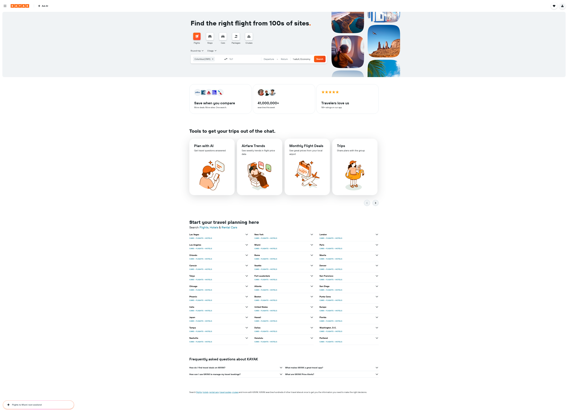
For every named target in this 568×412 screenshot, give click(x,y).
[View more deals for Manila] (377, 255)
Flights (204, 227)
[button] (5, 6)
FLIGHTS (199, 238)
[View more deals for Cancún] (246, 265)
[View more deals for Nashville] (246, 338)
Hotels (214, 227)
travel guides (225, 392)
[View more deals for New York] (312, 234)
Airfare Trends (253, 145)
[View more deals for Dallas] (312, 327)
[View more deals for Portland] (377, 338)
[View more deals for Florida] (377, 317)
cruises (235, 392)
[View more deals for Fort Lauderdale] (312, 276)
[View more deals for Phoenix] (246, 296)
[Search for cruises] (249, 36)
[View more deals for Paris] (377, 245)
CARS (191, 238)
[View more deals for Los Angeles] (246, 245)
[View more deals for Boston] (312, 296)
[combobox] (197, 51)
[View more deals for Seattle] (312, 265)
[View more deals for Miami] (312, 245)
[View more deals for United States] (312, 307)
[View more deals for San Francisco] (377, 276)
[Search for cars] (223, 36)
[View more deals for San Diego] (377, 286)
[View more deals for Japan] (246, 317)
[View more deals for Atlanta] (312, 286)
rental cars (214, 392)
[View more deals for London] (377, 234)
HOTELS (208, 238)
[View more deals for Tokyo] (246, 276)
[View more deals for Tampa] (246, 327)
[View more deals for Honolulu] (312, 338)
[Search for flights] (197, 36)
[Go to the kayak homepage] (20, 6)
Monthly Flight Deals (306, 145)
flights (199, 392)
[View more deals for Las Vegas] (246, 234)
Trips (341, 145)
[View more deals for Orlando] (246, 255)
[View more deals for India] (246, 307)
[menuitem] (197, 38)
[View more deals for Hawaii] (312, 317)
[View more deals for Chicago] (246, 286)
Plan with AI (204, 145)
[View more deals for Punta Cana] (377, 296)
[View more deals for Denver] (377, 265)
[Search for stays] (210, 36)
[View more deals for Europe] (377, 307)
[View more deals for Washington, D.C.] (377, 327)
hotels (205, 392)
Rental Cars (229, 227)
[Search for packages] (236, 36)
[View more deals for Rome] (312, 255)
